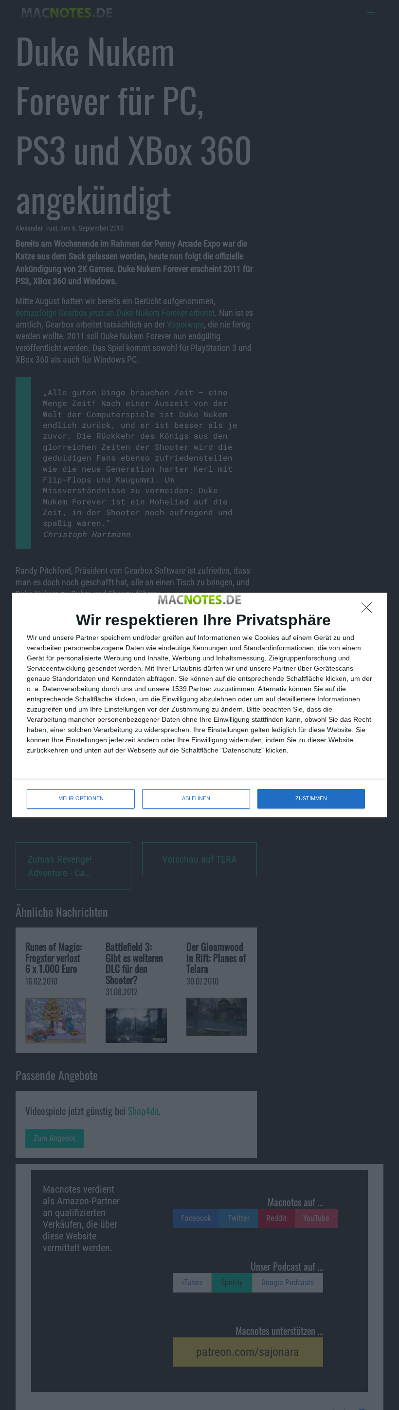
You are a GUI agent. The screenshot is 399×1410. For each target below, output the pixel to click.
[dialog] (199, 705)
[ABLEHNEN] (369, 610)
